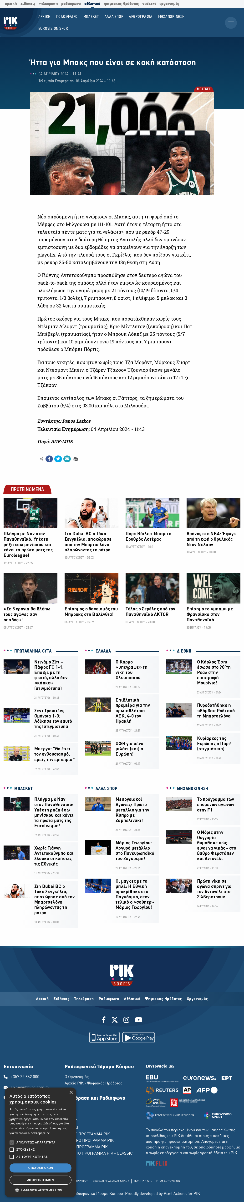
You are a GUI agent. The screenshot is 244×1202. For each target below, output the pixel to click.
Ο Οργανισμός (77, 1077)
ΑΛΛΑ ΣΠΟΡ (106, 788)
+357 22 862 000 (25, 1077)
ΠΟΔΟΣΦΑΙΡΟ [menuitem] (67, 17)
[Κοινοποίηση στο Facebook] (49, 459)
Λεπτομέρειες (40, 1133)
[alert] (40, 1142)
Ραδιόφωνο (109, 999)
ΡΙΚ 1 (69, 1108)
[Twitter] (114, 1020)
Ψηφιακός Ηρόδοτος (163, 999)
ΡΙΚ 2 (69, 1115)
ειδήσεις (28, 4)
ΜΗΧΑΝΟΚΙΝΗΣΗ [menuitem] (171, 17)
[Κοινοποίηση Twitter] (58, 459)
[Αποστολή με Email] (67, 459)
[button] (40, 1190)
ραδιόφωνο (71, 4)
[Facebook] (104, 1020)
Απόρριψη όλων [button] (40, 1180)
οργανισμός (169, 4)
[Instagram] (126, 1020)
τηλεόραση (48, 4)
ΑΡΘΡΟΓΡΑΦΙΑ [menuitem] (140, 17)
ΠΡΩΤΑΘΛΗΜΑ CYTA (33, 651)
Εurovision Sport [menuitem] (54, 29)
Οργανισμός (197, 999)
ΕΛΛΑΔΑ (103, 651)
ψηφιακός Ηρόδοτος (121, 4)
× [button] (71, 1092)
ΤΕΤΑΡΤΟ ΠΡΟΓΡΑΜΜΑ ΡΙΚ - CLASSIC (99, 1154)
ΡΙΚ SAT (72, 1128)
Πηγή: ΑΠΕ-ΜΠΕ (55, 441)
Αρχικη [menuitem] (44, 17)
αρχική (11, 4)
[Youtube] (138, 1020)
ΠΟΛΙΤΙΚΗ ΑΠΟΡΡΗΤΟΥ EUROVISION (157, 1181)
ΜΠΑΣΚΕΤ (204, 89)
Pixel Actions (175, 1194)
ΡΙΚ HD (71, 1121)
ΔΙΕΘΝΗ (184, 651)
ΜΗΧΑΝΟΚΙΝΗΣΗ (192, 788)
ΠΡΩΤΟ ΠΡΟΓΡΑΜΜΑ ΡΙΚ (87, 1134)
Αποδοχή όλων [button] (40, 1168)
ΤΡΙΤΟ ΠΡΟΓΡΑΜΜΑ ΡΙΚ (86, 1147)
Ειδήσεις (61, 999)
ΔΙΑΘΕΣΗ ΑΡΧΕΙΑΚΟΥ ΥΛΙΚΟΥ (111, 1181)
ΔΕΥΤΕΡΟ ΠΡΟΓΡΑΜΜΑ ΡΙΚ (89, 1141)
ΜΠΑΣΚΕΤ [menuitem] (91, 17)
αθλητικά (92, 4)
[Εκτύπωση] (75, 458)
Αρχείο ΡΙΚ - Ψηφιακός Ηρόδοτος (93, 1083)
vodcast (149, 4)
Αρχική (42, 999)
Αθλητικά (132, 999)
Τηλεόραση (84, 999)
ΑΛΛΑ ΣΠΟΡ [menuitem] (114, 17)
